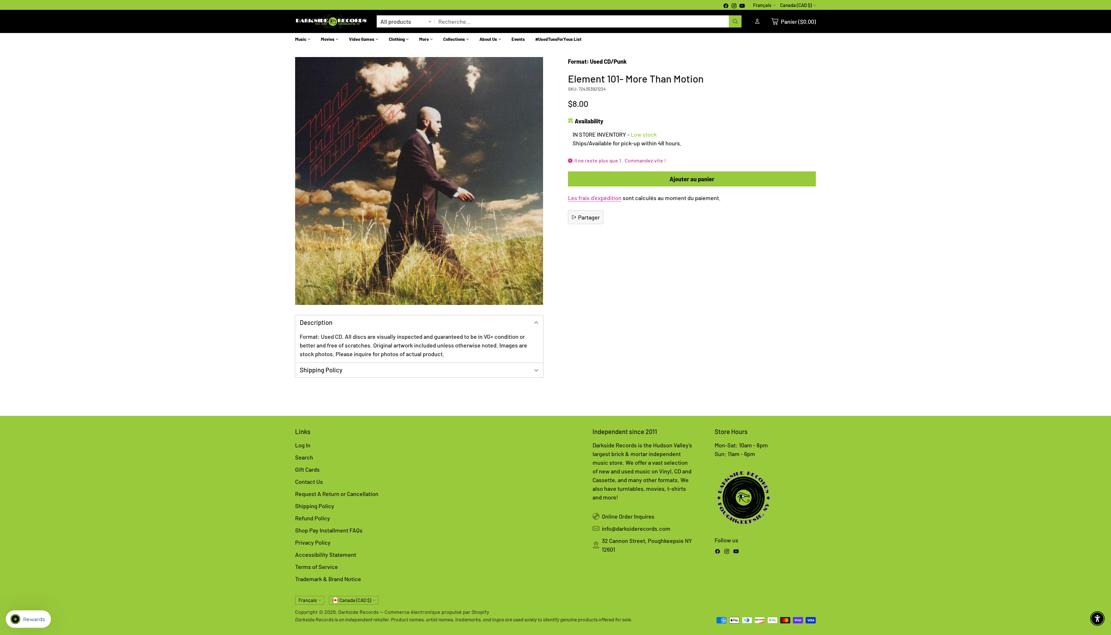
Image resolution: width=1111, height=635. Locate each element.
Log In (302, 445)
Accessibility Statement (325, 554)
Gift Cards (307, 469)
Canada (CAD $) (796, 5)
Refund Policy (312, 518)
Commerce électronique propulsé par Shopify (437, 612)
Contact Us (309, 481)
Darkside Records (358, 612)
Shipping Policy (314, 505)
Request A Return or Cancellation (336, 493)
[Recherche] (735, 21)
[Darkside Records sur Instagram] (734, 6)
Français (762, 5)
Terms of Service (316, 566)
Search (304, 457)
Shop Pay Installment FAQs (329, 530)
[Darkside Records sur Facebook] (726, 6)
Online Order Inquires (628, 516)
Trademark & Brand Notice (328, 578)
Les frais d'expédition (594, 197)
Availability (589, 121)
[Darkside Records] (331, 21)
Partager (589, 217)
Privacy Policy (313, 542)
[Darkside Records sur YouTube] (742, 6)
